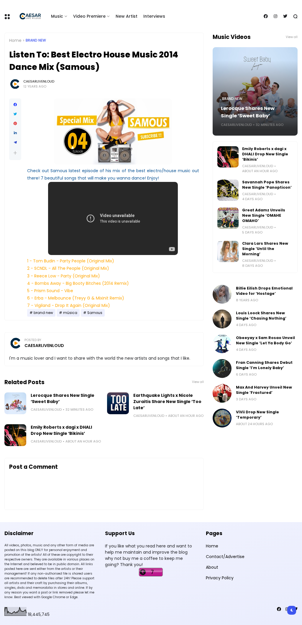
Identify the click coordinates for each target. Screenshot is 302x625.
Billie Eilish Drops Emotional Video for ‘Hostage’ (264, 291)
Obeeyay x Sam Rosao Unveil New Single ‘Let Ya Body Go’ (265, 340)
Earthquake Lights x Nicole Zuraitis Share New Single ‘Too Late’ (167, 401)
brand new (36, 40)
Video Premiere (89, 16)
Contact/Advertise (225, 557)
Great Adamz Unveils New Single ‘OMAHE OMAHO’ (263, 215)
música (70, 312)
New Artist (126, 16)
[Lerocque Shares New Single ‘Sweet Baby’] (15, 403)
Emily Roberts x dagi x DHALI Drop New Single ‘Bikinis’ (61, 430)
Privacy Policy (220, 578)
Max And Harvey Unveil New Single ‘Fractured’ (264, 390)
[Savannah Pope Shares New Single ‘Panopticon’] (228, 190)
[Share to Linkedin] (15, 133)
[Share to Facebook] (15, 104)
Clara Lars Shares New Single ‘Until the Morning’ (265, 248)
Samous (94, 312)
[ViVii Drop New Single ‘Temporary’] (222, 418)
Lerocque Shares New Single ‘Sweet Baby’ (62, 398)
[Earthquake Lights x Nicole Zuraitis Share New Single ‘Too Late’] (118, 403)
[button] (15, 153)
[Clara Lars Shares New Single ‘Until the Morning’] (228, 251)
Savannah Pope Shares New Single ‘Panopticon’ (267, 185)
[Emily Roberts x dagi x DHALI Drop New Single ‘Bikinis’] (15, 435)
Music (57, 16)
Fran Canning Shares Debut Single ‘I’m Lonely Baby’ (264, 365)
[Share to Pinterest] (15, 123)
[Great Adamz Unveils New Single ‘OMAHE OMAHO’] (228, 218)
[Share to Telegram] (15, 142)
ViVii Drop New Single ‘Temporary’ (257, 414)
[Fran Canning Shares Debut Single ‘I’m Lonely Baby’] (222, 368)
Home (15, 40)
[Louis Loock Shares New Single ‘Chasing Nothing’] (222, 319)
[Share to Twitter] (15, 114)
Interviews (154, 16)
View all (198, 382)
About (212, 567)
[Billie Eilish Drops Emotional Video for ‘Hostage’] (222, 294)
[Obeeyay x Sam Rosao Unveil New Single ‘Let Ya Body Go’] (222, 343)
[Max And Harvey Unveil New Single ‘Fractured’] (222, 393)
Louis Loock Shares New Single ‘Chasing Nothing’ (261, 315)
